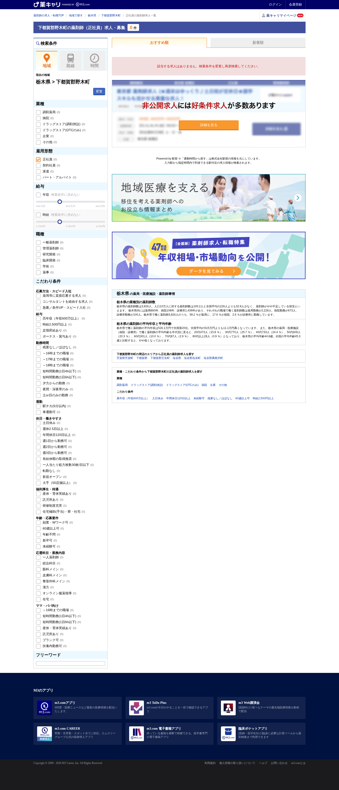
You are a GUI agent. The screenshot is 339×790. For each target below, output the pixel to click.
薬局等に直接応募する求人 (64, 295)
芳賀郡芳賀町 (125, 358)
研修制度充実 (54, 505)
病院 (48, 118)
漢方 (48, 587)
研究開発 (51, 254)
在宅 (48, 599)
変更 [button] (99, 91)
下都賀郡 (141, 358)
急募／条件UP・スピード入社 (66, 307)
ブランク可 (52, 640)
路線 (70, 65)
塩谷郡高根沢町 (213, 358)
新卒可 (49, 540)
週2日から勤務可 (57, 447)
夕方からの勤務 (56, 383)
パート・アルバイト (59, 177)
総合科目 (51, 563)
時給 (61, 214)
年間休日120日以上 (58, 435)
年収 (61, 194)
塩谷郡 (177, 358)
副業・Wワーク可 (57, 522)
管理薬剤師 (52, 248)
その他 (49, 142)
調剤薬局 (51, 112)
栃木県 (92, 15)
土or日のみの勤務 (57, 395)
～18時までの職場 (58, 365)
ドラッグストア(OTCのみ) (64, 130)
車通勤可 (51, 412)
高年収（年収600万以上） (63, 318)
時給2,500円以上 (57, 324)
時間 (94, 65)
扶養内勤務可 (54, 646)
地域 (47, 65)
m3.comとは (298, 763)
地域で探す (76, 15)
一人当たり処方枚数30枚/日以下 (68, 465)
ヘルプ (263, 763)
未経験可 (51, 546)
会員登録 (295, 4)
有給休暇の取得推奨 (59, 459)
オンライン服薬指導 (59, 593)
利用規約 (210, 763)
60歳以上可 (53, 528)
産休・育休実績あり (59, 493)
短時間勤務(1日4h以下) (61, 371)
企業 (48, 136)
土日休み (51, 423)
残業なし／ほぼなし (59, 347)
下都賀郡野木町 (111, 15)
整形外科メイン (56, 581)
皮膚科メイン (54, 575)
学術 (48, 266)
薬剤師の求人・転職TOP (48, 15)
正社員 (49, 159)
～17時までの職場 (58, 359)
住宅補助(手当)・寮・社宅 (63, 511)
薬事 (48, 272)
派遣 (48, 171)
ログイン (275, 4)
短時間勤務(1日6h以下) (61, 377)
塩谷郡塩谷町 (192, 358)
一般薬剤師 (52, 242)
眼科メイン (52, 569)
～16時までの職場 (58, 353)
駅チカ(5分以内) (56, 406)
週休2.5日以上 (55, 429)
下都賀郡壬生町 (160, 358)
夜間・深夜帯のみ (57, 389)
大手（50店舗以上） (59, 483)
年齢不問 (51, 534)
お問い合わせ (279, 763)
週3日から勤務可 (57, 453)
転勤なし (51, 471)
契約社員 (51, 165)
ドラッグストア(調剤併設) (63, 124)
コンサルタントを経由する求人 (67, 301)
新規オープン (54, 477)
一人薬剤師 (52, 557)
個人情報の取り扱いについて (237, 763)
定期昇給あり (54, 330)
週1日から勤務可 (57, 441)
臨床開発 (51, 260)
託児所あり (52, 499)
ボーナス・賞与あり (59, 336)
